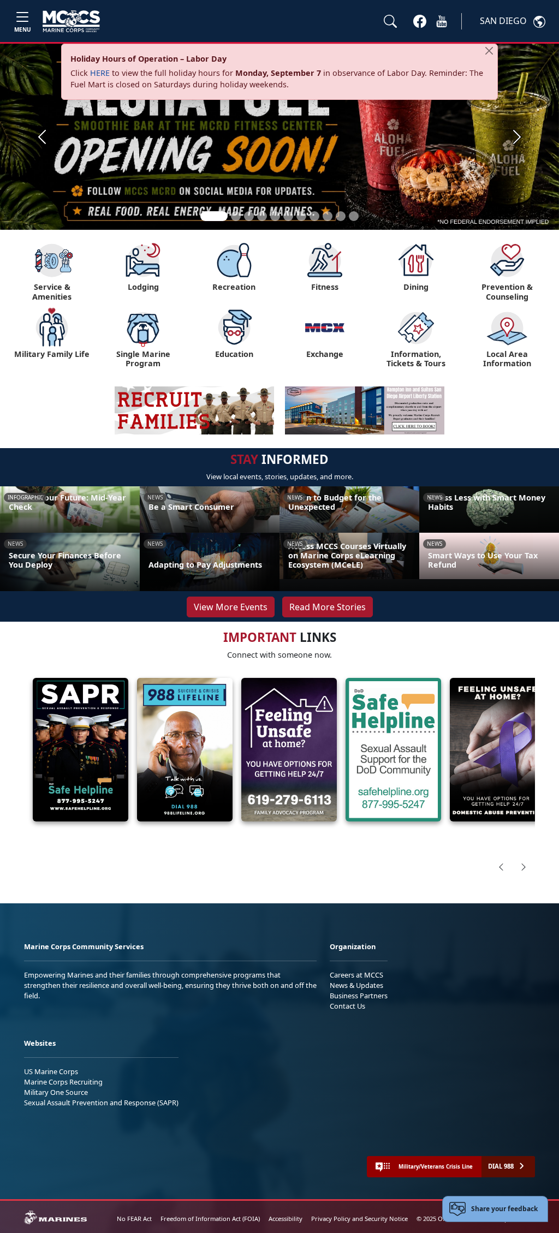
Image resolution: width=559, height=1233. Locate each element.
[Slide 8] (314, 216)
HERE (100, 73)
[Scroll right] (523, 866)
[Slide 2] (236, 216)
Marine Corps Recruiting (63, 1082)
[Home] (71, 21)
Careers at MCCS (356, 975)
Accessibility (285, 1218)
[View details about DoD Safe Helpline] (393, 749)
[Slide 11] (354, 216)
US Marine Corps (51, 1071)
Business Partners (359, 995)
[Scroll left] (501, 866)
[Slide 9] (327, 216)
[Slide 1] (214, 216)
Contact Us (347, 1006)
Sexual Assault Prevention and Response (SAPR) (101, 1102)
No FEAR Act (134, 1218)
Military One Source (56, 1092)
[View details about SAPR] (80, 749)
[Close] (489, 50)
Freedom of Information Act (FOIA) (210, 1218)
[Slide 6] (288, 216)
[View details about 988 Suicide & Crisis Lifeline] (185, 749)
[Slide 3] (249, 216)
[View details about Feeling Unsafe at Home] (289, 749)
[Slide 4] (262, 216)
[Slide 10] (341, 216)
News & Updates (356, 985)
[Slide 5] (275, 216)
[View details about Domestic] (497, 749)
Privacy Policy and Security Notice (359, 1218)
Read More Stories (327, 607)
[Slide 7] (301, 216)
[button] (419, 21)
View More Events (230, 607)
